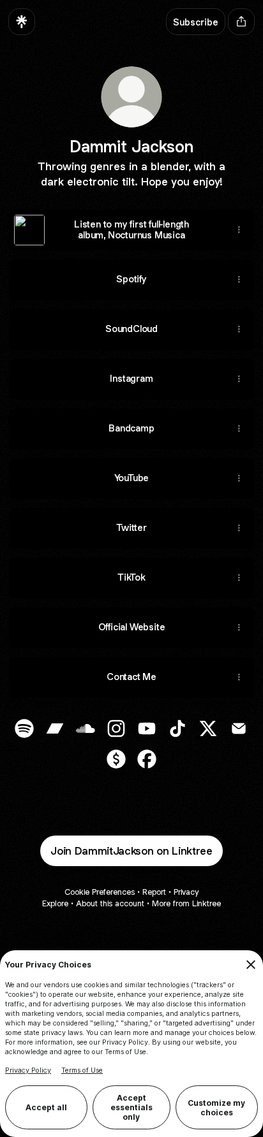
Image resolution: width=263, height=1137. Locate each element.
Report (154, 892)
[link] (24, 728)
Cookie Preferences (99, 892)
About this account (110, 903)
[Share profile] (241, 21)
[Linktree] (21, 21)
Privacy (186, 892)
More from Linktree (186, 903)
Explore (55, 903)
